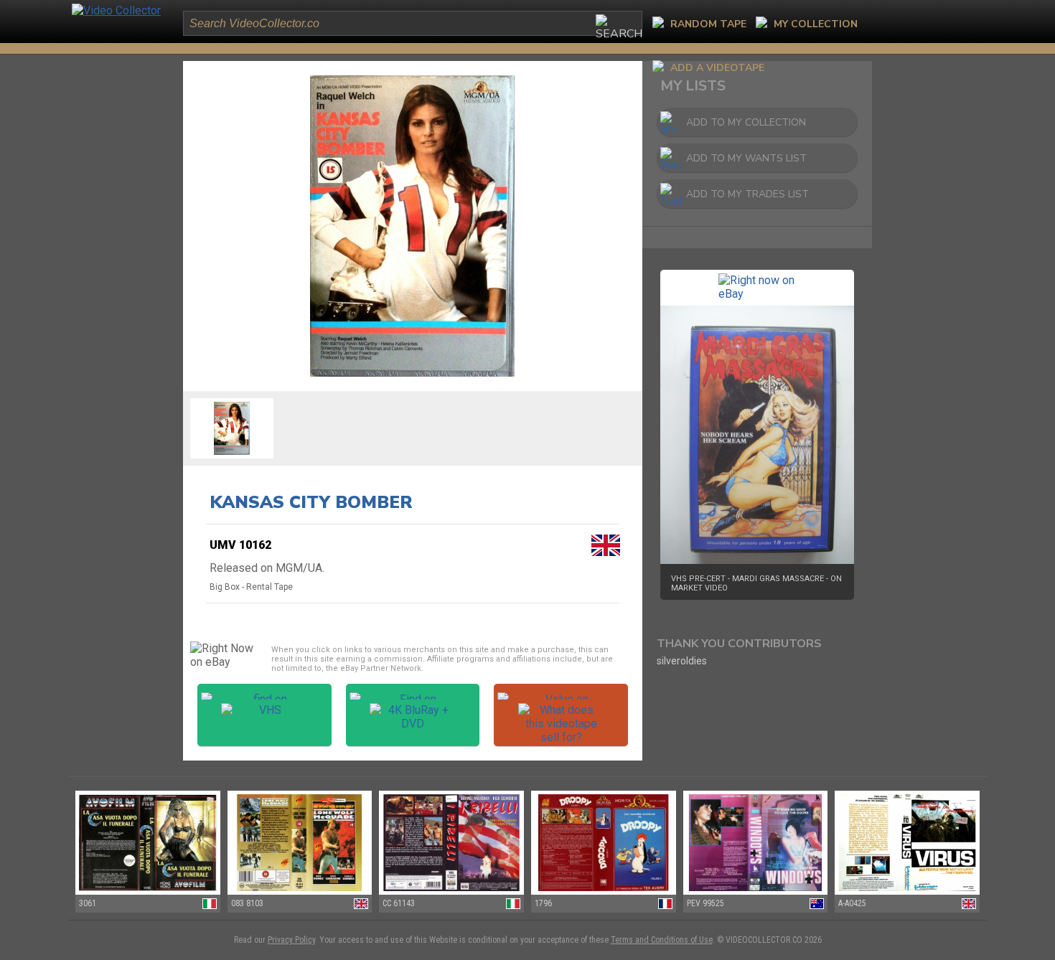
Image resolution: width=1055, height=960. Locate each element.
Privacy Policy (291, 940)
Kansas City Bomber (311, 502)
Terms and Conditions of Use (662, 940)
